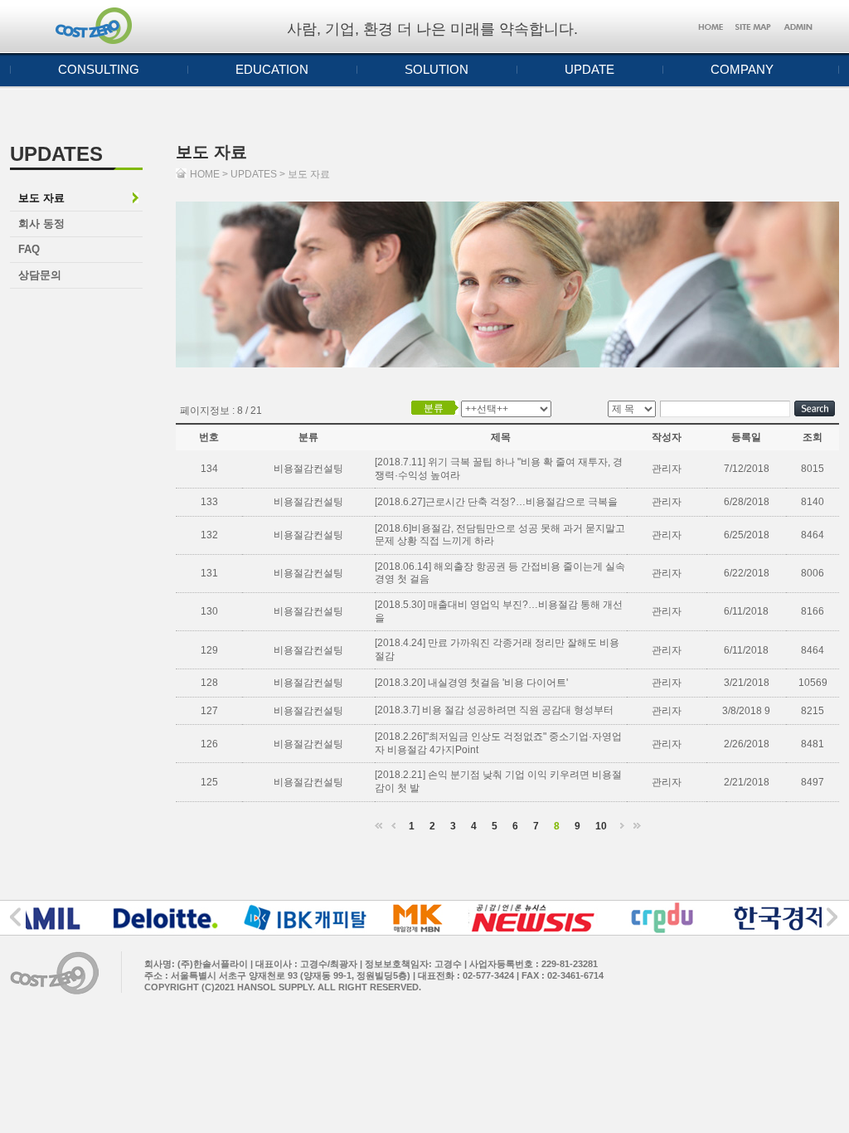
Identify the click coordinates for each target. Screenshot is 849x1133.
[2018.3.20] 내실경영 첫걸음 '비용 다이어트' (471, 682)
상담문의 (39, 275)
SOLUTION (436, 69)
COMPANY (742, 69)
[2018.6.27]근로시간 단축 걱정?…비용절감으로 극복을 (496, 502)
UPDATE (589, 69)
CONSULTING (98, 69)
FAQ (29, 249)
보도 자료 (41, 198)
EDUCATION (271, 69)
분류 (434, 408)
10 (601, 826)
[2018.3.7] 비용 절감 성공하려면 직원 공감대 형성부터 (494, 710)
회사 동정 (41, 223)
